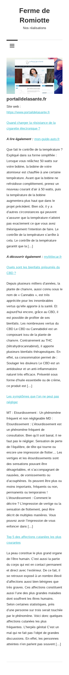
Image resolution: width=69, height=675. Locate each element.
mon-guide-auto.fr (47, 139)
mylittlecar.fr (53, 257)
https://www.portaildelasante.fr (28, 112)
